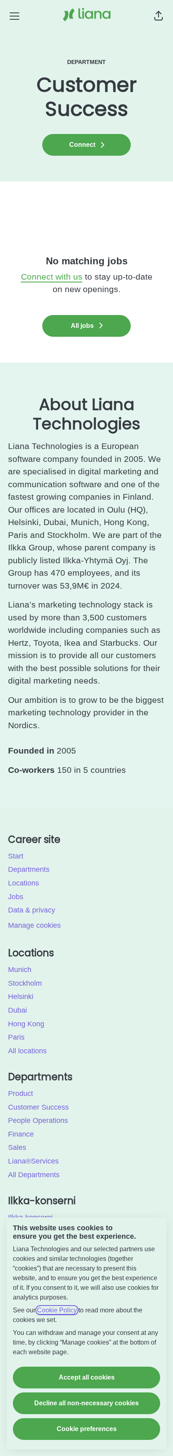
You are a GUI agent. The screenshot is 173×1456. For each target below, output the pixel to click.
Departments (28, 869)
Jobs (15, 897)
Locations (23, 883)
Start (15, 856)
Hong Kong (26, 1024)
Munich (19, 970)
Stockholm (25, 983)
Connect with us (51, 276)
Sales (17, 1147)
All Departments (34, 1175)
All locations (27, 1051)
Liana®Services (33, 1161)
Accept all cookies (87, 1377)
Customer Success (38, 1107)
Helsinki (20, 997)
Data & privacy (31, 910)
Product (20, 1093)
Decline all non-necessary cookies (86, 1403)
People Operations (38, 1120)
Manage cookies (34, 925)
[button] (158, 16)
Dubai (17, 1010)
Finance (21, 1134)
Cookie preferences (87, 1428)
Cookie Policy (57, 1310)
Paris (16, 1037)
